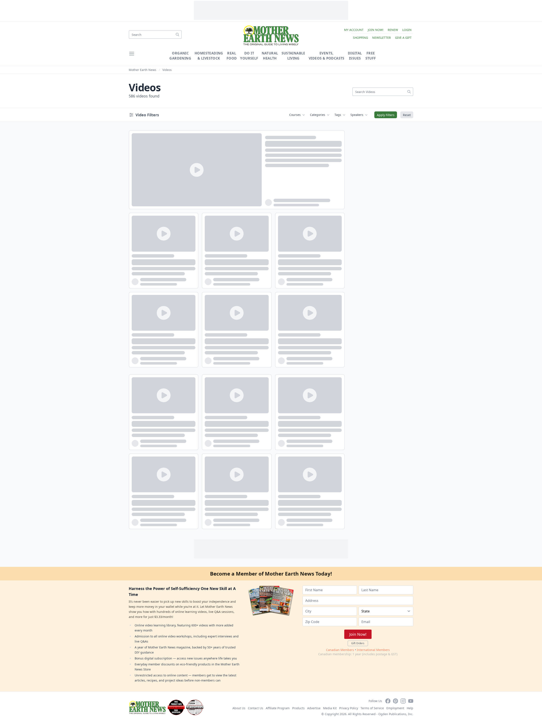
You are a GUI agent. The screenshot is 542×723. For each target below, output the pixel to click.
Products (298, 708)
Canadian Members (340, 650)
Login (407, 30)
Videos (167, 70)
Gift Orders (357, 643)
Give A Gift (403, 38)
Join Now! (375, 30)
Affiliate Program (278, 708)
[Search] (177, 34)
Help (410, 708)
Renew (393, 30)
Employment (395, 708)
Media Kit (330, 708)
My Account (354, 30)
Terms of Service (372, 708)
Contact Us (255, 708)
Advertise (314, 708)
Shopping (360, 38)
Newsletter (381, 38)
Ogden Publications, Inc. (395, 714)
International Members (373, 650)
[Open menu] (132, 54)
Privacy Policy (348, 708)
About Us (238, 708)
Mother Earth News (142, 70)
